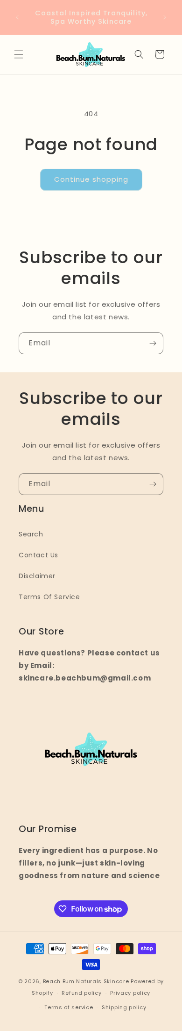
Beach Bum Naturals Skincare (86, 981)
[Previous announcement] (17, 17)
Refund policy (81, 993)
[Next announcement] (164, 17)
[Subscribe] (152, 343)
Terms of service (68, 1007)
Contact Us (38, 555)
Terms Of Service (49, 596)
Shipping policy (124, 1007)
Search (31, 534)
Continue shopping (91, 179)
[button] (18, 54)
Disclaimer (37, 576)
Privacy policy (130, 993)
